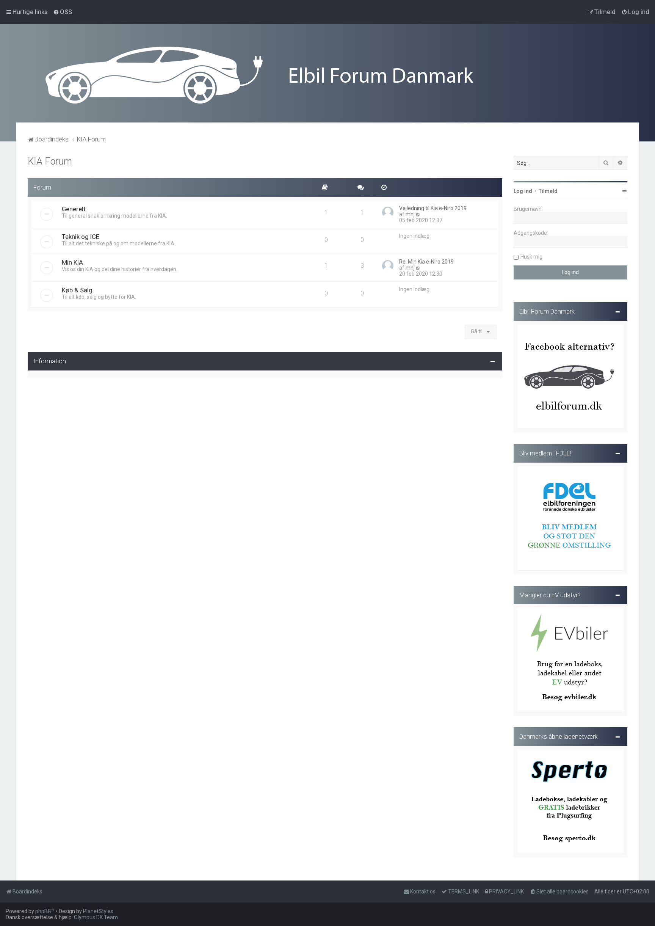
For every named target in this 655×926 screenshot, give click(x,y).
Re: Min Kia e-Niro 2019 (426, 262)
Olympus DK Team (96, 917)
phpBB (43, 911)
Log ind (523, 191)
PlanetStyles (98, 911)
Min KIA (72, 262)
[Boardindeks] (327, 75)
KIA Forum (50, 161)
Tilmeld (548, 191)
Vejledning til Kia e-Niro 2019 (433, 208)
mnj (410, 214)
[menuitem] (62, 11)
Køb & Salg (77, 290)
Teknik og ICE (80, 236)
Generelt (74, 209)
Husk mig (531, 257)
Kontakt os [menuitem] (423, 891)
